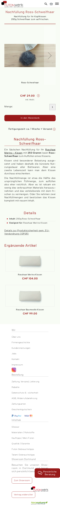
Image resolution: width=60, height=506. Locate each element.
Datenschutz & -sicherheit (25, 393)
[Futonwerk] (12, 4)
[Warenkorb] (51, 4)
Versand (25, 381)
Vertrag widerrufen (23, 494)
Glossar (15, 427)
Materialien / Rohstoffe (23, 432)
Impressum (17, 365)
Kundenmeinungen (21, 348)
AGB (14, 398)
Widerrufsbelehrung (27, 398)
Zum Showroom (22, 480)
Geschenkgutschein (22, 409)
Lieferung (34, 381)
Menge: (8, 106)
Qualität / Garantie (21, 443)
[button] (57, 4)
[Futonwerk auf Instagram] (30, 370)
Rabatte (15, 387)
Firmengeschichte (21, 342)
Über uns (16, 337)
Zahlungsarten (19, 404)
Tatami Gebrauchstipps (23, 455)
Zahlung (16, 381)
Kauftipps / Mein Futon (23, 438)
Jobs (14, 353)
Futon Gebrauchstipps (23, 449)
